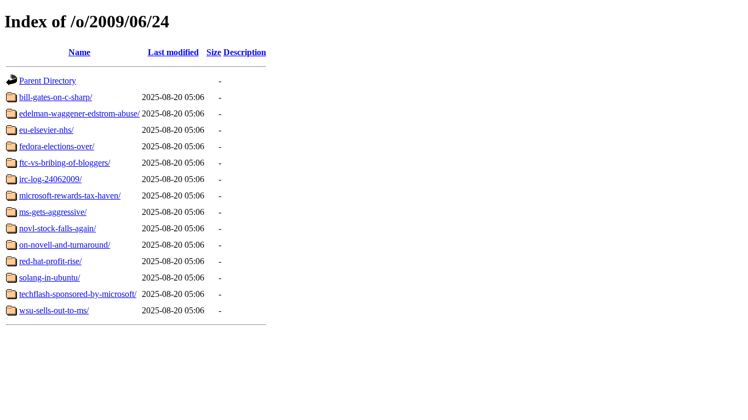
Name (79, 52)
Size (213, 52)
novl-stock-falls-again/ (57, 228)
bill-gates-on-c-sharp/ (55, 97)
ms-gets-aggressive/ (53, 212)
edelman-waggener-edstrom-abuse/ (79, 113)
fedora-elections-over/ (56, 146)
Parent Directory (47, 80)
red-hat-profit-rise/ (50, 261)
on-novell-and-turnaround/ (64, 244)
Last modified (173, 52)
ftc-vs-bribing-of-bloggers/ (64, 162)
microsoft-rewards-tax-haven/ (69, 195)
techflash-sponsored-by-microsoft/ (77, 294)
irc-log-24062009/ (50, 179)
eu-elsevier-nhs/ (46, 130)
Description (244, 52)
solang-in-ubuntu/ (49, 277)
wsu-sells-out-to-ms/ (54, 310)
